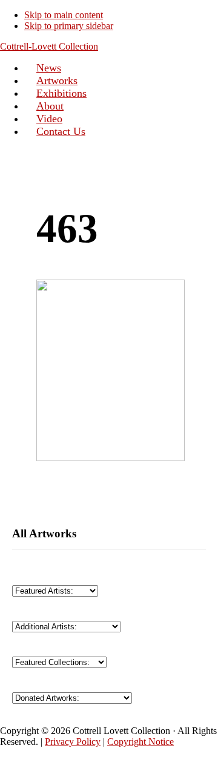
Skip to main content (63, 15)
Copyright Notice (140, 741)
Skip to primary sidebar (68, 26)
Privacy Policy (73, 741)
